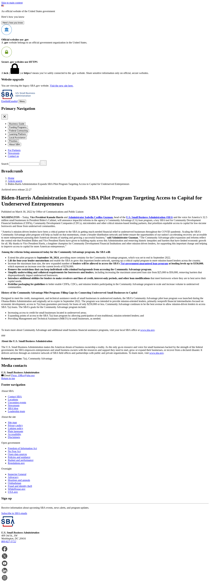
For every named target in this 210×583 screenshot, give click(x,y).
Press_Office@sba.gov (23, 375)
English (5, 101)
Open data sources (17, 454)
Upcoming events (17, 402)
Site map (12, 422)
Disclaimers (14, 437)
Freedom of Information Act (22, 448)
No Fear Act (14, 451)
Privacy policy (15, 425)
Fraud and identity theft (20, 486)
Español (13, 101)
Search (4, 163)
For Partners (14, 150)
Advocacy (13, 477)
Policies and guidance (19, 457)
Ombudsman (14, 483)
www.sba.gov (147, 330)
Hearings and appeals (19, 480)
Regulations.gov (16, 463)
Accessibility (14, 434)
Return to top (8, 378)
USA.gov (13, 492)
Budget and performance (20, 460)
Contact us (13, 156)
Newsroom (13, 153)
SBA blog (13, 408)
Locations (13, 399)
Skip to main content (12, 2)
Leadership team (16, 411)
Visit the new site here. (61, 85)
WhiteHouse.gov (16, 489)
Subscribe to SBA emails (14, 513)
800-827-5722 (8, 541)
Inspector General (17, 474)
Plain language (15, 431)
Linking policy (15, 428)
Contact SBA (15, 396)
